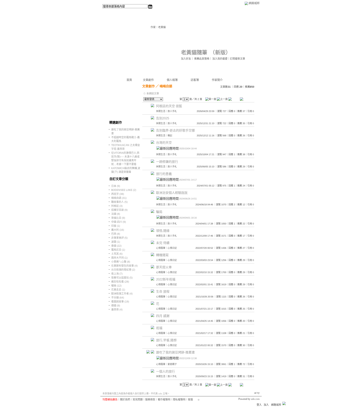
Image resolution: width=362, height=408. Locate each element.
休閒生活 (160, 111)
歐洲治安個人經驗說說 (171, 192)
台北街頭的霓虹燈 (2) (123, 269)
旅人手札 (172, 111)
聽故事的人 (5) (119, 202)
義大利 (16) (117, 229)
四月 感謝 (162, 316)
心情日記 (172, 248)
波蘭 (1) (115, 241)
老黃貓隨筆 (194, 52)
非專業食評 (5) (119, 237)
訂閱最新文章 (237, 58)
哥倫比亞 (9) (118, 217)
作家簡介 (217, 79)
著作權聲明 (164, 399)
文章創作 (148, 79)
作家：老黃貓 (158, 27)
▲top (257, 392)
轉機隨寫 (162, 255)
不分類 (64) (117, 297)
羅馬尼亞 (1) (118, 249)
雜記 (170, 135)
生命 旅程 (162, 291)
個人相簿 (172, 79)
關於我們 (125, 399)
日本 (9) (115, 186)
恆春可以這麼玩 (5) (122, 277)
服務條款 (150, 399)
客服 (190, 399)
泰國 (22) (116, 245)
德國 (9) (115, 305)
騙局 (159, 212)
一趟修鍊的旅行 (167, 161)
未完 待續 (162, 243)
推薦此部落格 (201, 58)
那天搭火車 (164, 267)
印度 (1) (115, 225)
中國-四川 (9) (118, 221)
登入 (259, 404)
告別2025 (162, 118)
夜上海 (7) (117, 273)
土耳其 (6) (117, 253)
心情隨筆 (160, 248)
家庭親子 (172, 364)
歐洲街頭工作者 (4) (122, 293)
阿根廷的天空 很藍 (169, 106)
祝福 (159, 328)
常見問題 (138, 399)
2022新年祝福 (165, 279)
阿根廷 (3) (117, 206)
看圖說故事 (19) (120, 301)
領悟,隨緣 (162, 230)
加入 (266, 404)
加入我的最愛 (220, 58)
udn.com (255, 399)
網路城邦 (254, 3)
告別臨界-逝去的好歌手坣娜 (175, 130)
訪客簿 (195, 79)
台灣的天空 (164, 142)
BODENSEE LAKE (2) (123, 190)
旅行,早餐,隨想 (166, 340)
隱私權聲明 (179, 399)
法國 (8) (115, 213)
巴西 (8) (115, 233)
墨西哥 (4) (117, 309)
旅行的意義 (164, 174)
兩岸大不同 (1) (119, 257)
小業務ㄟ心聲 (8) (120, 261)
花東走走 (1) (118, 289)
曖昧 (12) (116, 285)
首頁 (129, 79)
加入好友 (186, 58)
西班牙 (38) (117, 194)
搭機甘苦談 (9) (119, 210)
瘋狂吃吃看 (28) (120, 281)
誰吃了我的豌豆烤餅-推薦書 (175, 352)
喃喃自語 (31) (119, 198)
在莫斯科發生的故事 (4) (124, 265)
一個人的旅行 (165, 371)
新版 (220, 52)
